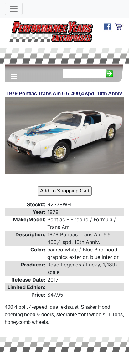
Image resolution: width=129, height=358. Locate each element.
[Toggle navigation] (14, 9)
